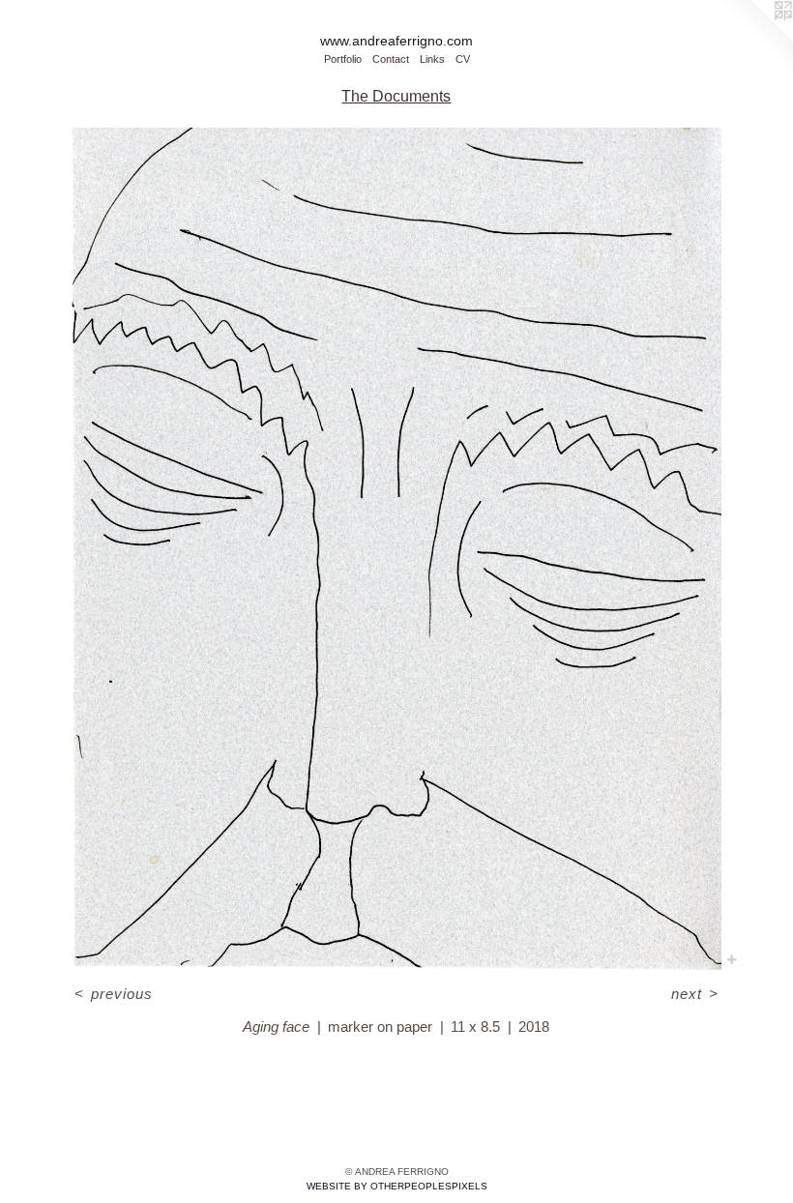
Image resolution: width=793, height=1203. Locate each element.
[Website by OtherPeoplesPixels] (754, 38)
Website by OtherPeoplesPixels (397, 1186)
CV (462, 59)
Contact (390, 59)
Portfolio (343, 59)
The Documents (396, 96)
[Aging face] (397, 549)
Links (432, 59)
